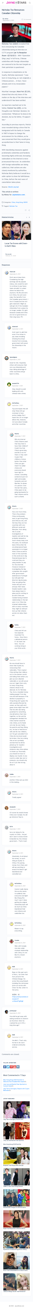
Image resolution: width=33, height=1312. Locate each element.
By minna (5, 18)
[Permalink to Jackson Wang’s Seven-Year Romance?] (16, 1281)
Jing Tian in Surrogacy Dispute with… (13, 1119)
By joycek (8, 254)
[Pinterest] (11, 1066)
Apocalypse (13, 357)
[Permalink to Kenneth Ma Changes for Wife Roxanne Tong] (16, 1197)
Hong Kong (19, 202)
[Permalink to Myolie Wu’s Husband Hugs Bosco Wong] (16, 1240)
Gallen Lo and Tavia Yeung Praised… (13, 1186)
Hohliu (17, 625)
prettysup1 (13, 1011)
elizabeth (13, 807)
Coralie (17, 940)
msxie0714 (15, 383)
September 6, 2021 (8, 20)
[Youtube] (14, 1066)
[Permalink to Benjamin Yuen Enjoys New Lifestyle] (16, 1155)
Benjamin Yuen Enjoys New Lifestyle (13, 1165)
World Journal (13, 187)
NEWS (25, 202)
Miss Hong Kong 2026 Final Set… (12, 1144)
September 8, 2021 (17, 794)
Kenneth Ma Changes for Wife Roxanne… (15, 1207)
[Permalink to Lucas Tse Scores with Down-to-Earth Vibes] (16, 230)
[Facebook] (4, 1066)
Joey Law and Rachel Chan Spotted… (14, 1140)
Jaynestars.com (18, 195)
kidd (13, 966)
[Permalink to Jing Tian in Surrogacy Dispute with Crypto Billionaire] (16, 1109)
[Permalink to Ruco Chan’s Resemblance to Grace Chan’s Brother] (16, 1260)
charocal (12, 271)
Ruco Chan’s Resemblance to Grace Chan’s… (16, 1270)
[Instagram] (17, 1066)
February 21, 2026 (11, 255)
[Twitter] (8, 1066)
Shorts (17, 433)
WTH (11, 826)
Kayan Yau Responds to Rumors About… (14, 1228)
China (13, 202)
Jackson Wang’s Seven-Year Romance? (14, 1291)
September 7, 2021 (17, 386)
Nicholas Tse (13, 206)
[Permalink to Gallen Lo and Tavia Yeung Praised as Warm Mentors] (16, 1176)
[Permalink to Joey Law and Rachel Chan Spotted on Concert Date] (16, 1130)
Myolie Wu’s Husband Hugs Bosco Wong (14, 1249)
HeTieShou (15, 403)
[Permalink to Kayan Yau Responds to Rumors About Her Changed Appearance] (16, 1218)
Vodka (12, 774)
